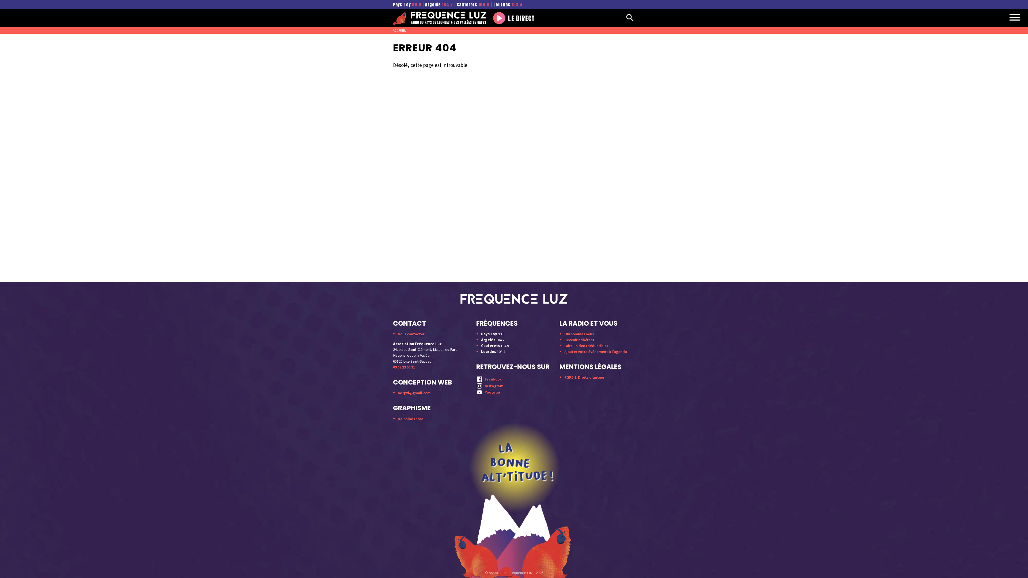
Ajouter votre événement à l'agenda (595, 352)
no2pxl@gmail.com (414, 393)
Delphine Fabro (410, 419)
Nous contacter (411, 334)
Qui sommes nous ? (580, 334)
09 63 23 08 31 (404, 367)
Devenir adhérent (579, 340)
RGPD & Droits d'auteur (584, 377)
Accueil (399, 31)
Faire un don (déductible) (586, 346)
